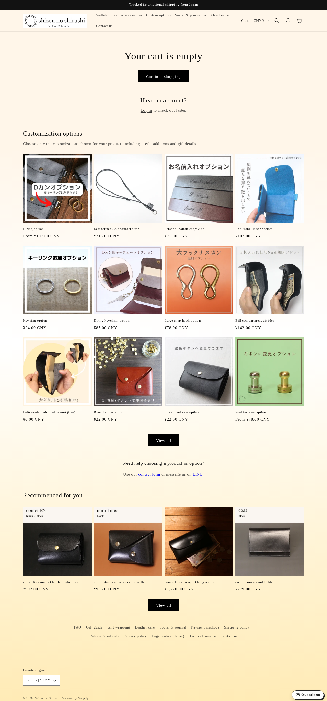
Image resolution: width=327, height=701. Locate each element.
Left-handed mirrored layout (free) (49, 412)
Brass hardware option (111, 412)
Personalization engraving (185, 229)
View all (163, 441)
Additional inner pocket (253, 229)
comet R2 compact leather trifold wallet (53, 582)
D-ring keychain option (112, 320)
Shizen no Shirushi (48, 698)
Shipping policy (236, 627)
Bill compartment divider (254, 320)
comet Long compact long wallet (190, 582)
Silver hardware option (182, 412)
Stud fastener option (250, 412)
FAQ (77, 627)
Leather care (145, 627)
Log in (146, 110)
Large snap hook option (183, 320)
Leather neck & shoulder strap (116, 229)
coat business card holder (254, 582)
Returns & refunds (104, 636)
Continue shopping (163, 77)
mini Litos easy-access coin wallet (120, 582)
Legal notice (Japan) (168, 636)
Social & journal (173, 627)
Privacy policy (135, 636)
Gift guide (94, 627)
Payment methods (205, 627)
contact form (149, 474)
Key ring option (35, 320)
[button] (190, 15)
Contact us (229, 636)
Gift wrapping (119, 627)
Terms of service (202, 636)
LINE (198, 474)
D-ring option (33, 229)
